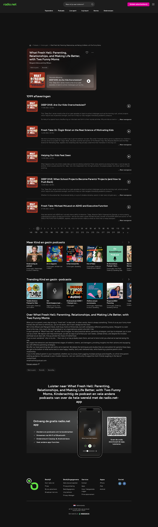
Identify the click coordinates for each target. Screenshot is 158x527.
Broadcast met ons (51, 492)
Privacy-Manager (68, 495)
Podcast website (32, 364)
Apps (83, 486)
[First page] (29, 228)
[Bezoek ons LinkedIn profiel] (120, 483)
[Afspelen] (88, 81)
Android (102, 489)
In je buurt (84, 11)
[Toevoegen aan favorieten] (87, 52)
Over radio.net (49, 483)
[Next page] (123, 232)
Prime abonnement (88, 494)
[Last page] (127, 232)
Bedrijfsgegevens (68, 489)
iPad (101, 486)
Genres (96, 11)
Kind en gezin (35, 67)
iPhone (102, 483)
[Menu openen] (153, 4)
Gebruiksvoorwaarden (70, 483)
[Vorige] (122, 241)
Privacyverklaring (69, 486)
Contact (84, 483)
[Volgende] (128, 241)
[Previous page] (34, 228)
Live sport (72, 11)
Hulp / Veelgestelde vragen (88, 490)
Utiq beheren (67, 492)
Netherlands (80, 505)
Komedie (44, 67)
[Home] (30, 45)
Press (47, 486)
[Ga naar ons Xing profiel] (124, 483)
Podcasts (61, 11)
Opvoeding (51, 370)
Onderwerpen (108, 11)
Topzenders (49, 11)
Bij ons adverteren (51, 489)
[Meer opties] (92, 52)
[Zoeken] (92, 4)
